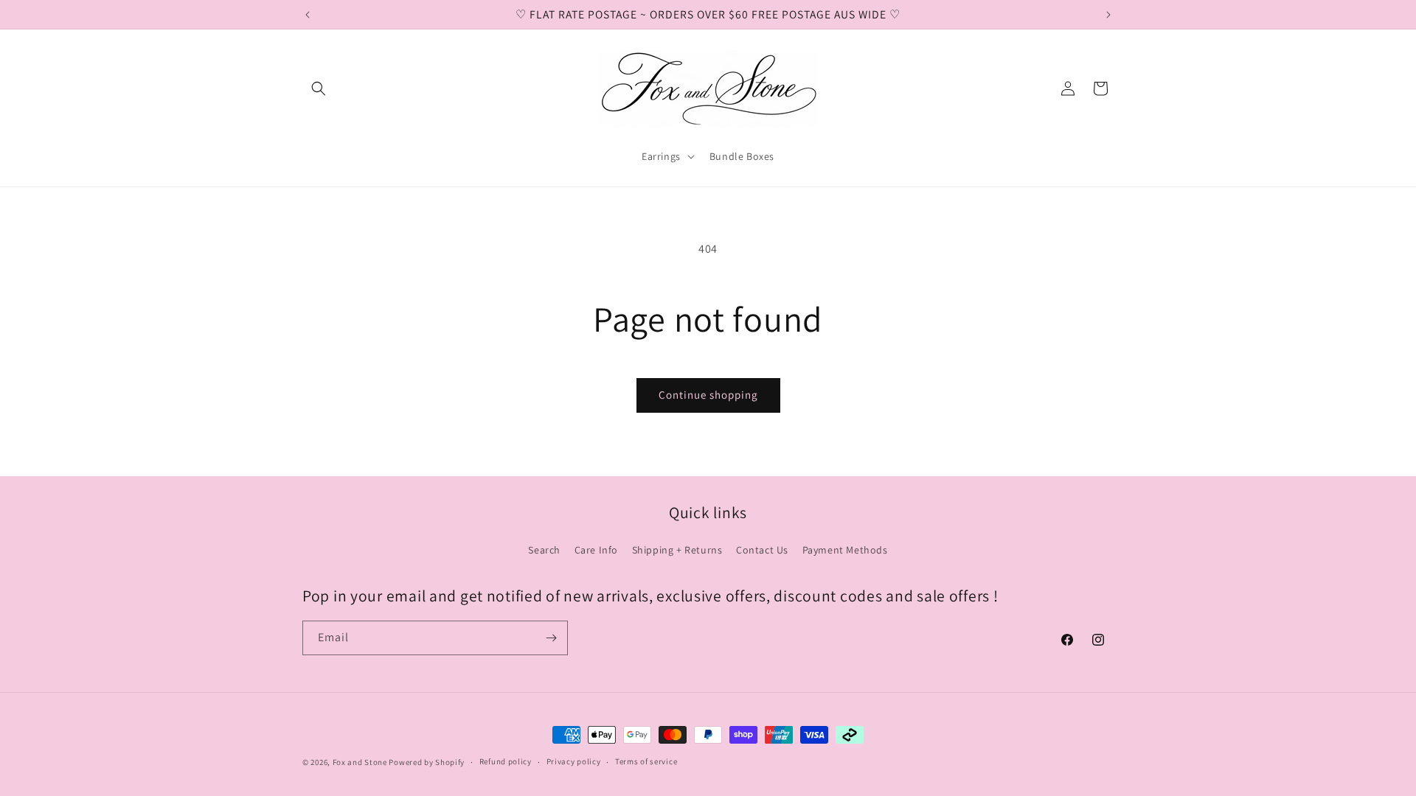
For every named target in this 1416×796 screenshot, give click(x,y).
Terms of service (646, 761)
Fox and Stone (360, 762)
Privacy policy (573, 761)
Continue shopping (708, 395)
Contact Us (762, 549)
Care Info (596, 549)
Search (544, 549)
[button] (318, 88)
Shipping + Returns (677, 549)
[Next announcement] (1108, 15)
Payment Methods (845, 549)
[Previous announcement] (307, 15)
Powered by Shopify (427, 762)
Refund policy (505, 761)
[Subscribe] (551, 638)
